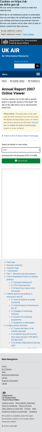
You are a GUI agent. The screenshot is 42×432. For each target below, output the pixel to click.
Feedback (33, 411)
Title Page (11, 262)
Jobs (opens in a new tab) (12, 409)
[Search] (37, 66)
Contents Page (13, 268)
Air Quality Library (17, 81)
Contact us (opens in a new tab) (14, 411)
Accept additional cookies (11, 31)
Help (34, 409)
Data (3, 372)
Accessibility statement (25, 403)
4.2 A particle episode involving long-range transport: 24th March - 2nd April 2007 (25, 337)
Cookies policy (8, 403)
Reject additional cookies (11, 34)
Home (4, 81)
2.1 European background (21, 282)
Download (22, 160)
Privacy (27, 409)
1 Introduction (12, 271)
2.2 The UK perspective (20, 285)
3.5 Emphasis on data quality (22, 323)
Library (4, 378)
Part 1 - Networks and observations (21, 274)
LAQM (4, 384)
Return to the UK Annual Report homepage (21, 136)
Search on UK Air (21, 61)
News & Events (25, 406)
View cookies (28, 34)
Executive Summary (15, 265)
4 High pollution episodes (17, 325)
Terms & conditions (10, 406)
